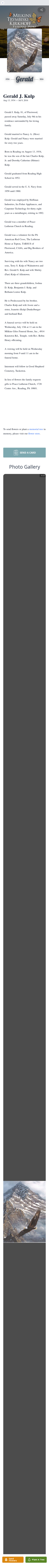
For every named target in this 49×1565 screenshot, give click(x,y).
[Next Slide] (43, 1212)
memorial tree (36, 429)
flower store (34, 433)
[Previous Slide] (6, 1212)
